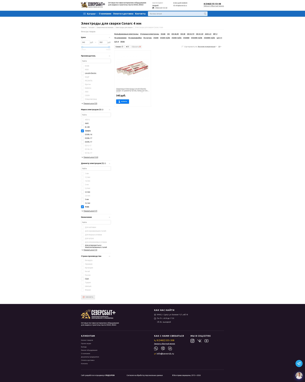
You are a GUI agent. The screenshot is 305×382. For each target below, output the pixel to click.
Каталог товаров (87, 340)
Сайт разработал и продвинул (98, 375)
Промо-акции (86, 343)
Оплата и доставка (123, 13)
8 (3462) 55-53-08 (212, 4)
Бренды (84, 347)
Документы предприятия (90, 357)
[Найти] (205, 13)
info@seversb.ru (181, 5)
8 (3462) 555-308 (165, 340)
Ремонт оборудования (89, 350)
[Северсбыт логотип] (93, 4)
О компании (105, 13)
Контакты (140, 13)
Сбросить (135, 46)
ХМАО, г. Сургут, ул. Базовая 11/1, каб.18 (172, 315)
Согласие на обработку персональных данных (145, 375)
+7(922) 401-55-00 (161, 8)
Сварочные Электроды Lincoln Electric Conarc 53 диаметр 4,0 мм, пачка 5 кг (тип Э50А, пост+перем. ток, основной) (132, 90)
